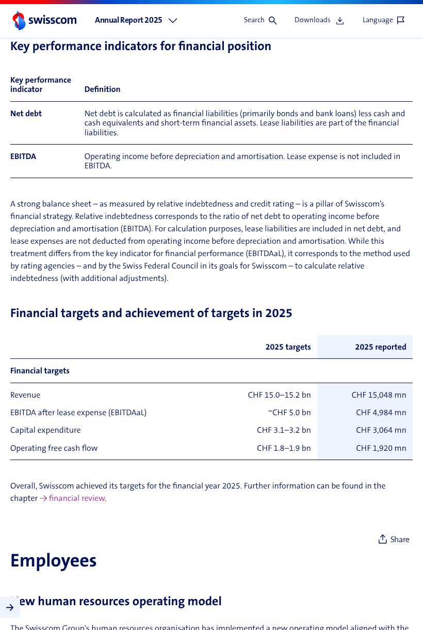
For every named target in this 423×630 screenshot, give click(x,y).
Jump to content (77, 5)
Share (400, 540)
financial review (77, 499)
